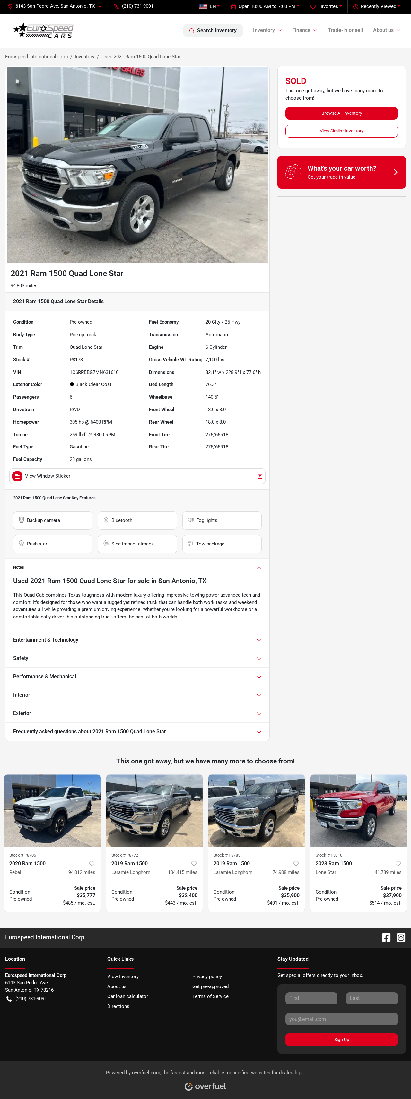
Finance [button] (301, 30)
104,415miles (182, 872)
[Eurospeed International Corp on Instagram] (398, 937)
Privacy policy (207, 976)
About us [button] (383, 30)
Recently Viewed (378, 6)
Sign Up (341, 1039)
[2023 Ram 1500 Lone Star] (358, 810)
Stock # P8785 (227, 855)
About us (117, 986)
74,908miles (286, 872)
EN (213, 6)
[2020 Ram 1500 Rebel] (52, 810)
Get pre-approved (210, 986)
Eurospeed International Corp (36, 56)
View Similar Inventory (342, 130)
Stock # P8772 (124, 855)
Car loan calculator (127, 996)
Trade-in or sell (345, 30)
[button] (57, 6)
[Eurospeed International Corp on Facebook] (383, 937)
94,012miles (81, 872)
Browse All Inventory (341, 113)
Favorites (328, 6)
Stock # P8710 (329, 855)
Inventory (84, 56)
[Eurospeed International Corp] (43, 30)
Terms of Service (210, 996)
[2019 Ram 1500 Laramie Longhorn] (154, 810)
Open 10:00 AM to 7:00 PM (267, 6)
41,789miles (388, 872)
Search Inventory (217, 30)
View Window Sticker (47, 476)
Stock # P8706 (22, 855)
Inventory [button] (264, 30)
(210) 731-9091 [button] (137, 6)
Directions (118, 1006)
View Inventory (123, 976)
